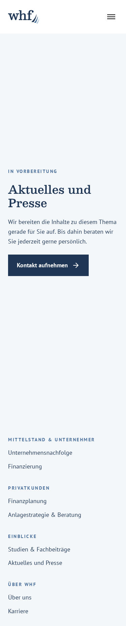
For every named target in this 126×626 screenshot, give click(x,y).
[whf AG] (23, 17)
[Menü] (111, 17)
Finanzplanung (27, 501)
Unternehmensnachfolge (40, 452)
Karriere (18, 611)
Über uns (20, 597)
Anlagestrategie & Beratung (44, 515)
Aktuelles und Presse (35, 563)
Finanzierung (25, 466)
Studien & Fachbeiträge (39, 549)
